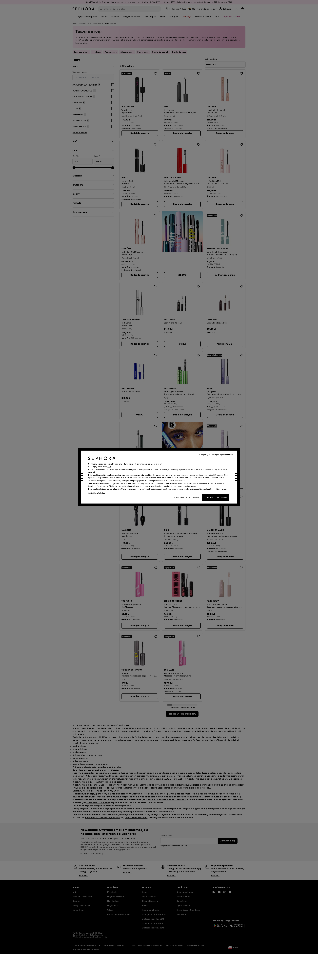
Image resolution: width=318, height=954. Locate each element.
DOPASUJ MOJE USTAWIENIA (186, 498)
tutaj (109, 467)
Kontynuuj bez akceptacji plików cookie (216, 454)
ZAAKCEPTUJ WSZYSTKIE (215, 498)
